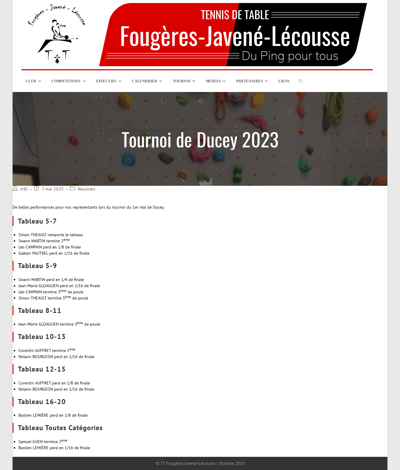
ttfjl (24, 189)
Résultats (86, 189)
